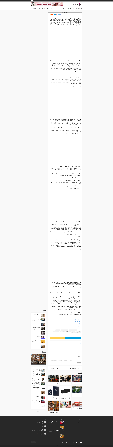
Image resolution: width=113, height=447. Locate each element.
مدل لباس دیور (67, 331)
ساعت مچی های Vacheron (56, 430)
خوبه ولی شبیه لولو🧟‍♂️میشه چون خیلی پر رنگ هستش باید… (37, 434)
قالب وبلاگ (80, 424)
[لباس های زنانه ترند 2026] (43, 333)
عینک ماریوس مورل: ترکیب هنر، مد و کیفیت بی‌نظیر (36, 396)
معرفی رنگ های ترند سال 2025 (54, 412)
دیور (61, 330)
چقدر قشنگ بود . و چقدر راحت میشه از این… (37, 430)
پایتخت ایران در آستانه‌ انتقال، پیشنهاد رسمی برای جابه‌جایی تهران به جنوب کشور (77, 395)
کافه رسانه (52, 8)
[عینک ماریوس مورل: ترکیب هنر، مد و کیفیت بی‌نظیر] (43, 397)
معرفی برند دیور (73, 332)
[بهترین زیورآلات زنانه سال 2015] (62, 422)
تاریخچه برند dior (71, 330)
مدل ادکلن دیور (57, 330)
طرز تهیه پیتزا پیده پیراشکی (56, 434)
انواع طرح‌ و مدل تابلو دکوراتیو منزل (38, 362)
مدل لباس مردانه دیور (56, 331)
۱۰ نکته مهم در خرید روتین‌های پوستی (36, 391)
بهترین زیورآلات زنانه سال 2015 (56, 421)
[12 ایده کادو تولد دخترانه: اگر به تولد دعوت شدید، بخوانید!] (77, 404)
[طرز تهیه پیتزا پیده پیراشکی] (62, 436)
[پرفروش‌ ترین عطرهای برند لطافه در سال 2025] (53, 391)
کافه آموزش (46, 8)
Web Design (79, 421)
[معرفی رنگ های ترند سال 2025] (53, 406)
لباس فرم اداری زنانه (79, 426)
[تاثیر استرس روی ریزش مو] (43, 341)
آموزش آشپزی (57, 8)
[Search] (31, 8)
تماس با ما (73, 0)
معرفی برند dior (78, 332)
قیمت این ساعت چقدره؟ (40, 426)
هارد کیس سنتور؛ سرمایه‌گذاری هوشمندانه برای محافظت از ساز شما (65, 398)
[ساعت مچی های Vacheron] (62, 430)
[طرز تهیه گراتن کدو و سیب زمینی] (62, 427)
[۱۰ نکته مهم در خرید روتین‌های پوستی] (43, 392)
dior (75, 330)
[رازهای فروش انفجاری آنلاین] (65, 404)
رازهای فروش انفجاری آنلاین (66, 408)
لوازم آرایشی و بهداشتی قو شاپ (77, 427)
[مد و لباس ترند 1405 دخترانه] (43, 337)
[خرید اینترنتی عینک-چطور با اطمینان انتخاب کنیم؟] (43, 315)
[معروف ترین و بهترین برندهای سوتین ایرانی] (43, 401)
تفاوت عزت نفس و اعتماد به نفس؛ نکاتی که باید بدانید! (37, 405)
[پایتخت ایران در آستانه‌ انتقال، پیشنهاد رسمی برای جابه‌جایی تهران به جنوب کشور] (77, 389)
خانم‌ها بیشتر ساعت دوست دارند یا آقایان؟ (36, 345)
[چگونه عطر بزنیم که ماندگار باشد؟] (77, 378)
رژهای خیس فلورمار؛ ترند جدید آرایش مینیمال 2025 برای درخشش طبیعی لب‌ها (36, 370)
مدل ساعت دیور (72, 331)
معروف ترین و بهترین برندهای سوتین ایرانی (36, 401)
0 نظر (49, 11)
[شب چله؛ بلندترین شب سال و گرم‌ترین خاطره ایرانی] (53, 378)
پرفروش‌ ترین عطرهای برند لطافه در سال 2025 (54, 398)
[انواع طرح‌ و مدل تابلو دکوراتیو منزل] (38, 359)
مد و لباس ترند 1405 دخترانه (37, 336)
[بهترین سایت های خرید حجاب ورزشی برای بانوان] (43, 319)
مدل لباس (80, 8)
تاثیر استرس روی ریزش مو (37, 340)
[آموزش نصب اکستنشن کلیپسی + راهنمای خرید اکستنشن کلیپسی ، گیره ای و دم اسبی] (43, 379)
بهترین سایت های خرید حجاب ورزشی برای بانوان (36, 319)
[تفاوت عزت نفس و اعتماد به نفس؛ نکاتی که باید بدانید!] (43, 406)
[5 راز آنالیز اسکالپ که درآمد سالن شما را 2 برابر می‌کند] (65, 378)
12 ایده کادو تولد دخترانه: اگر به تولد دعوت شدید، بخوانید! (77, 408)
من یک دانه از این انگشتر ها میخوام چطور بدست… (38, 423)
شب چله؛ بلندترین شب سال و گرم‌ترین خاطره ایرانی (53, 383)
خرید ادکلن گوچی (79, 422)
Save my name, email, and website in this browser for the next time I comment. (62, 360)
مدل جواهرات (75, 8)
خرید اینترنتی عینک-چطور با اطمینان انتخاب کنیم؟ (36, 314)
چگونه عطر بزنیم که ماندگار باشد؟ (78, 383)
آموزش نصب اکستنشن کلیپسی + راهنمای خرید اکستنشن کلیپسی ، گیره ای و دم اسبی (36, 379)
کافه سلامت (34, 8)
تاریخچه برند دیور (66, 330)
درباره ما (81, 0)
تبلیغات (79, 0)
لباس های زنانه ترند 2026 (38, 331)
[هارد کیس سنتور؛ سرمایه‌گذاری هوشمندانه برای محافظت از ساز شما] (65, 391)
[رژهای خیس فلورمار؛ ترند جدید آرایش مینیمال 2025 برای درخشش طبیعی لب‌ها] (43, 370)
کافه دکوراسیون (41, 8)
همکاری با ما (76, 0)
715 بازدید (40, 364)
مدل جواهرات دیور (78, 331)
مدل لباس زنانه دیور (62, 331)
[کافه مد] (75, 4)
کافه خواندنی (63, 8)
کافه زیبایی (69, 8)
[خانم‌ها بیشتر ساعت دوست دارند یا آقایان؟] (43, 346)
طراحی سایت (79, 423)
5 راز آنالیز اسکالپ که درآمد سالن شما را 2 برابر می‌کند (65, 383)
